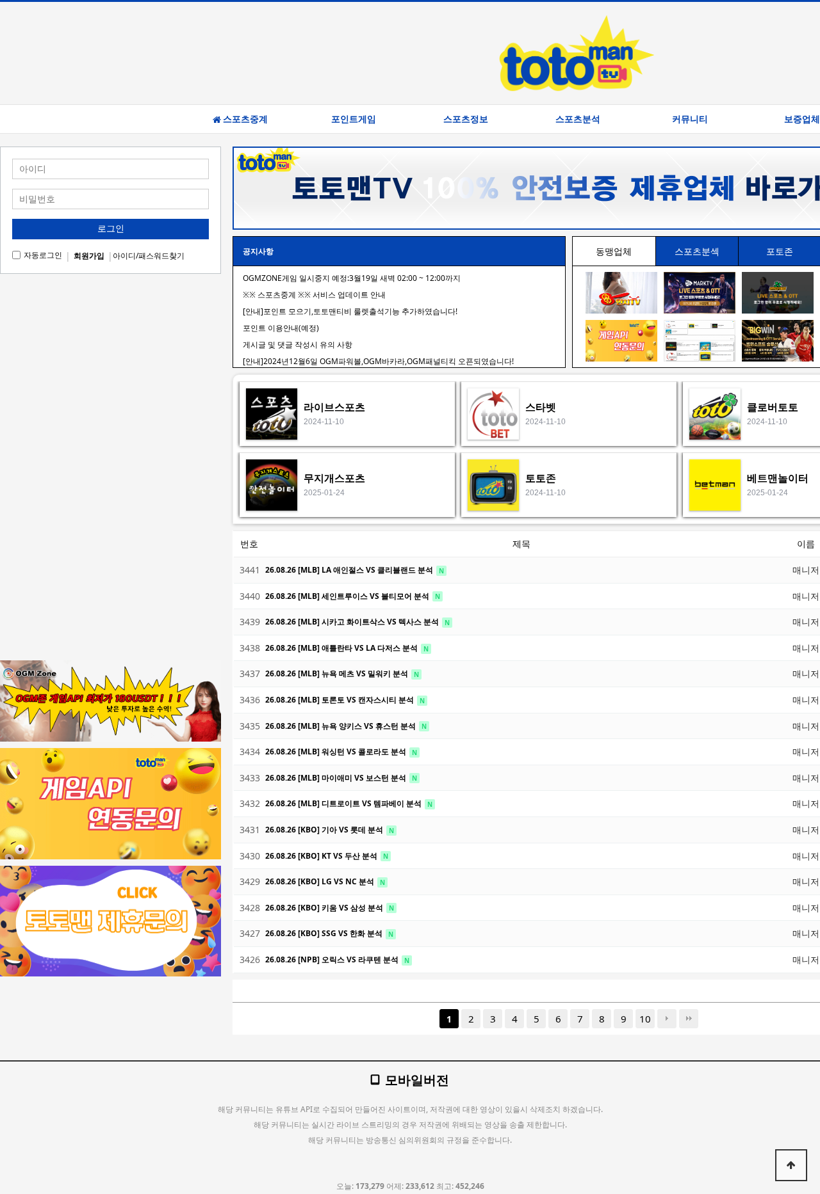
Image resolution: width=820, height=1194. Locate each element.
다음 (666, 1018)
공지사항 (258, 251)
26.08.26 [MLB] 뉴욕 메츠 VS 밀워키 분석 (337, 673)
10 (645, 1018)
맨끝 (688, 1018)
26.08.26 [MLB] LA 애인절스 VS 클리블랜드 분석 (350, 569)
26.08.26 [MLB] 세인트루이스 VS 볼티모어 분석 (348, 596)
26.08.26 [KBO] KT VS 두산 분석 (322, 855)
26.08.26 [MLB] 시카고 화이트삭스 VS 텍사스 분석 (353, 621)
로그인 (110, 228)
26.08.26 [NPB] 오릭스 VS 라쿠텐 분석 (332, 959)
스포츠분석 (577, 119)
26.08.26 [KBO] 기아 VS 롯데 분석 (325, 829)
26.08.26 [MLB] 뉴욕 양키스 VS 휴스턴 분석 (341, 725)
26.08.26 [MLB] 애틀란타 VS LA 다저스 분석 (342, 647)
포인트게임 (353, 119)
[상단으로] (791, 1165)
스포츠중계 (245, 119)
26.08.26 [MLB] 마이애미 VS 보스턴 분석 (336, 777)
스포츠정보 (465, 119)
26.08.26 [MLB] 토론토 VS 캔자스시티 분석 (340, 699)
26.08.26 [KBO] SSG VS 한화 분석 (324, 933)
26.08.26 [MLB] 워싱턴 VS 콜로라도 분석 (336, 751)
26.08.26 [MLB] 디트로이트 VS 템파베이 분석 (344, 803)
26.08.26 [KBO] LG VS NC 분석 (320, 881)
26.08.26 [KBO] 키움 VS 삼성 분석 (325, 907)
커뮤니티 (690, 119)
